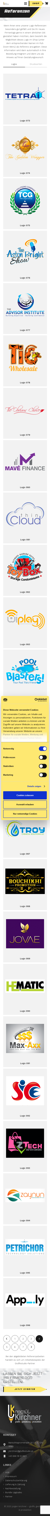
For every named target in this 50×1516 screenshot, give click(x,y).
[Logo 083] (25, 622)
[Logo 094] (25, 1198)
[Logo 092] (25, 1094)
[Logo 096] (25, 1303)
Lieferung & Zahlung (15, 1484)
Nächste (31, 1347)
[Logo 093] (25, 1146)
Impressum (11, 1476)
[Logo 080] (25, 465)
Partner (8, 1496)
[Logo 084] (25, 675)
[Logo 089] (25, 937)
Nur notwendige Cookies (25, 813)
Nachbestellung (12, 1488)
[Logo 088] (25, 884)
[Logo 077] (25, 308)
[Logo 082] (25, 570)
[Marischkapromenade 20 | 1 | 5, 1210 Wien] (5, 1444)
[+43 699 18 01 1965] (5, 1456)
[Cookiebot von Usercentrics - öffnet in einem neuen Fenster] (35, 700)
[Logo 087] (25, 832)
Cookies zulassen (25, 795)
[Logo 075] (25, 203)
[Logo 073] (25, 99)
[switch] (43, 757)
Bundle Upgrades (13, 1492)
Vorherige (7, 1339)
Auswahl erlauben (25, 804)
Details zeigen (34, 786)
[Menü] (25, 3)
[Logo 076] (25, 256)
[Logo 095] (25, 1251)
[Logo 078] (25, 360)
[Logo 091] (25, 1041)
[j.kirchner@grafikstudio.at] (5, 1451)
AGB (7, 1472)
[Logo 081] (25, 518)
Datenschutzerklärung (16, 1480)
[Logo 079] (25, 413)
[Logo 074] (25, 151)
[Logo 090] (25, 989)
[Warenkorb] (46, 3)
